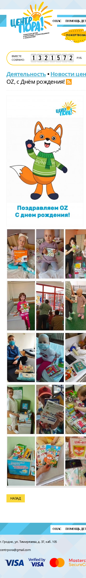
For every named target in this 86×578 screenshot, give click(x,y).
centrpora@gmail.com (15, 550)
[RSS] (69, 81)
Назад (15, 498)
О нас (57, 21)
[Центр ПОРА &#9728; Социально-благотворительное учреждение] (32, 45)
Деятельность (26, 74)
